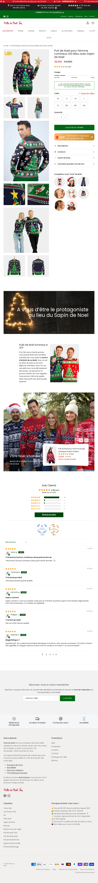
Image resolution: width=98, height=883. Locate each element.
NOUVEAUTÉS (8, 31)
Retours (70, 16)
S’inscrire (67, 698)
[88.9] (54, 529)
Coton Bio (8, 808)
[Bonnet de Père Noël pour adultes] (71, 181)
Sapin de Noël (9, 822)
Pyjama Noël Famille (12, 843)
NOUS (49, 38)
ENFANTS (42, 31)
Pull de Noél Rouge (11, 847)
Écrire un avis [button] (49, 514)
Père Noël (7, 818)
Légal (54, 869)
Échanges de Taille (59, 757)
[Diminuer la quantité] (56, 117)
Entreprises (79, 16)
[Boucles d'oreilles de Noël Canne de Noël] (59, 205)
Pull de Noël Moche (11, 839)
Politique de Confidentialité (68, 869)
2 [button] (46, 654)
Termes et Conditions (87, 869)
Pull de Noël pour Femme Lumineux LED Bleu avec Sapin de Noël (31, 46)
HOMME (31, 31)
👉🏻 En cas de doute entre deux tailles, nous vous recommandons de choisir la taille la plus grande (74, 85)
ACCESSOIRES (67, 31)
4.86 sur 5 (55, 490)
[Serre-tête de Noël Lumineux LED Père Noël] (71, 205)
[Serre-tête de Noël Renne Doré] (71, 193)
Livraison (64, 16)
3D (5, 815)
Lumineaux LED (10, 811)
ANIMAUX (80, 31)
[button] (59, 67)
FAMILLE (54, 31)
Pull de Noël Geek (11, 836)
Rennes (7, 826)
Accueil (6, 46)
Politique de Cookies (43, 869)
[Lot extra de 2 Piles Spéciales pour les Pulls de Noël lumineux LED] (59, 181)
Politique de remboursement (84, 872)
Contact (91, 16)
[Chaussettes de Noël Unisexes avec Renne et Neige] (83, 181)
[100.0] (42, 529)
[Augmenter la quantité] (66, 117)
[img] (10, 549)
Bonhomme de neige (12, 829)
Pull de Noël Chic (10, 832)
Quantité (58, 112)
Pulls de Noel (9, 864)
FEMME (20, 31)
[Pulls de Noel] (13, 23)
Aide (85, 16)
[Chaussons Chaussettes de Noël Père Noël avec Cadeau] (83, 193)
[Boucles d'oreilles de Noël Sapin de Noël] (59, 193)
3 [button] (50, 654)
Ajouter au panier (74, 127)
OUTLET (92, 31)
